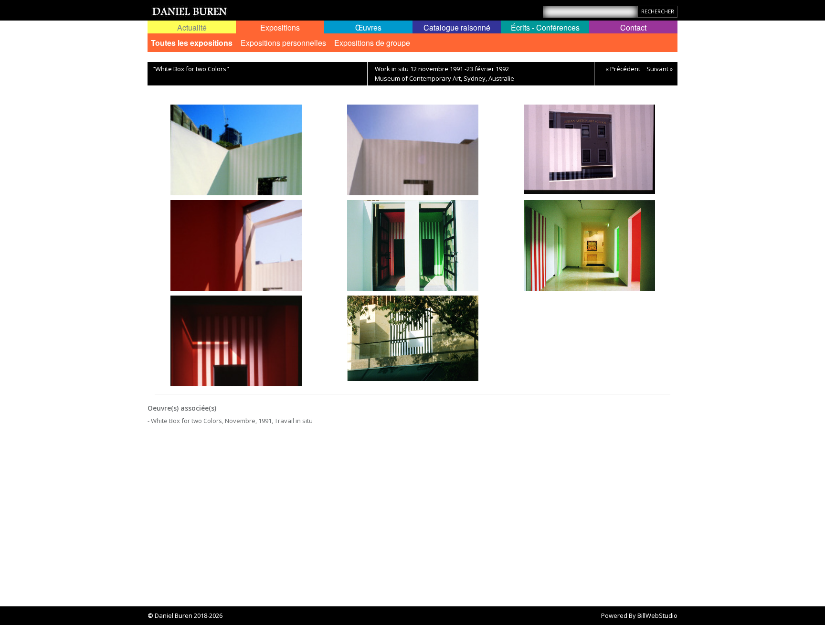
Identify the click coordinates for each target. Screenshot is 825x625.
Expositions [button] (280, 27)
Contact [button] (633, 27)
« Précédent (622, 68)
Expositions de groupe (372, 42)
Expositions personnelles (283, 42)
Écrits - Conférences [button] (545, 27)
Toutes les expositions (192, 42)
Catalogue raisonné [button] (456, 27)
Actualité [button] (192, 27)
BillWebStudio (657, 615)
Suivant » (659, 68)
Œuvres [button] (368, 27)
